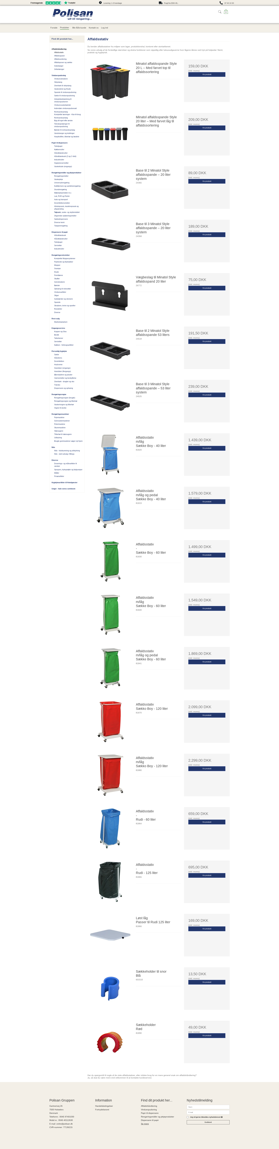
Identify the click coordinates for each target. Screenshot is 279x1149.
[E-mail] (208, 1112)
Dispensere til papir (60, 232)
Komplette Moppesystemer (64, 259)
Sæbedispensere (61, 219)
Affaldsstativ (59, 52)
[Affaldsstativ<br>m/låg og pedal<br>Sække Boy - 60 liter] (110, 669)
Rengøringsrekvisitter (61, 255)
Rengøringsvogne (59, 394)
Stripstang (58, 82)
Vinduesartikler (60, 292)
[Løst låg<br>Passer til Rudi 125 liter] (110, 936)
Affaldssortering (60, 59)
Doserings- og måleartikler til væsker (65, 465)
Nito (53, 447)
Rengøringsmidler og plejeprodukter (66, 173)
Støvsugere (58, 431)
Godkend (208, 1122)
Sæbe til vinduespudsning (64, 96)
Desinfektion (59, 361)
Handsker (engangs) (62, 368)
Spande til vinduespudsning (65, 92)
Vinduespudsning (59, 75)
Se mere (145, 1124)
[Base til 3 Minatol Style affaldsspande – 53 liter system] (110, 402)
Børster (57, 285)
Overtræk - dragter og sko (64, 382)
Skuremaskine (60, 428)
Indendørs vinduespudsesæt (65, 108)
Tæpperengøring (61, 226)
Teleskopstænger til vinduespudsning (62, 125)
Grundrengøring (60, 190)
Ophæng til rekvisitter (62, 289)
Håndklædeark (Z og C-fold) (65, 156)
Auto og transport (61, 200)
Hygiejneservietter (61, 163)
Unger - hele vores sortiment (63, 489)
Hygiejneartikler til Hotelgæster (64, 483)
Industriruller (59, 160)
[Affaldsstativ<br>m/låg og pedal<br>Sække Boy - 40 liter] (110, 509)
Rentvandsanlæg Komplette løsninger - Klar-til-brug (67, 113)
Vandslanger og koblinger (64, 133)
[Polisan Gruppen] (87, 14)
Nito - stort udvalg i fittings (64, 454)
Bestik (56, 335)
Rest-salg (56, 319)
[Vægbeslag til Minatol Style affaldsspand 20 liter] (110, 295)
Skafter (57, 279)
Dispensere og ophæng (63, 388)
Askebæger (58, 66)
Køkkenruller (59, 150)
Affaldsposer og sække (63, 62)
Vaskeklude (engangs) (63, 166)
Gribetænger (59, 69)
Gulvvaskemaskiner (62, 421)
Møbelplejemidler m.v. (62, 193)
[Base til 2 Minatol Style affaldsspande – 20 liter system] (110, 189)
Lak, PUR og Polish (62, 196)
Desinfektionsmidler (62, 203)
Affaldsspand (59, 56)
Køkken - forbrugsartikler (64, 345)
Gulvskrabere (59, 282)
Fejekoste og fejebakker (63, 262)
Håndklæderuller (61, 153)
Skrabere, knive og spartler (64, 306)
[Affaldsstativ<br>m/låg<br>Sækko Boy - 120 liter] (110, 776)
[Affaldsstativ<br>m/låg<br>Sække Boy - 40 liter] (110, 456)
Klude (56, 272)
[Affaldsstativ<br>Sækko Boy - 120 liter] (110, 723)
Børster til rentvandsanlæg (64, 130)
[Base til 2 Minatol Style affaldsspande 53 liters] (110, 349)
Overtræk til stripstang (62, 86)
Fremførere (58, 275)
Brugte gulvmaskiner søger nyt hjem (68, 441)
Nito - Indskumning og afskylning (67, 451)
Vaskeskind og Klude (62, 89)
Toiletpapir (58, 146)
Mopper (57, 265)
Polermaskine (59, 424)
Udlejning (58, 438)
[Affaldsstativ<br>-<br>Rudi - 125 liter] (110, 883)
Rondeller (58, 309)
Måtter (56, 473)
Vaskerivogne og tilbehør (64, 405)
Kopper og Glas (60, 332)
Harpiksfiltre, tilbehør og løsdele (66, 137)
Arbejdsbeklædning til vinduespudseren (62, 100)
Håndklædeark (60, 235)
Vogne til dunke (60, 408)
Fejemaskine (59, 417)
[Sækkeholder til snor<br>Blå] (110, 990)
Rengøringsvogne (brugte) (64, 398)
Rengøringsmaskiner (60, 414)
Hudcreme (58, 365)
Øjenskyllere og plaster (63, 375)
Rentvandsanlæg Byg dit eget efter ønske (63, 119)
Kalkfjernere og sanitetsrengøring (67, 186)
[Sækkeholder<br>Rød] (110, 1043)
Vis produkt (206, 74)
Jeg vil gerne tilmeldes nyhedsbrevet (206, 1117)
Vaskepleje (58, 179)
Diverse (57, 312)
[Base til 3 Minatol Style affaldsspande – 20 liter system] (110, 242)
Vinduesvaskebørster (62, 105)
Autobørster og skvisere (63, 299)
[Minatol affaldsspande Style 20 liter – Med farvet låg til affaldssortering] (110, 135)
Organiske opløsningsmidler (65, 216)
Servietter (58, 245)
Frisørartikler (59, 476)
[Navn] (208, 1107)
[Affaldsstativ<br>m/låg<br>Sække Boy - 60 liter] (110, 616)
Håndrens (58, 358)
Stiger (56, 295)
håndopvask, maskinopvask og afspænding (66, 207)
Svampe (57, 269)
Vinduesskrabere (61, 79)
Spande (57, 302)
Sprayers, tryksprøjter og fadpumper (68, 470)
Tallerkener (58, 338)
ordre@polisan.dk (64, 1124)
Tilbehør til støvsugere (63, 434)
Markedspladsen (60, 322)
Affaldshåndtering (59, 49)
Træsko (57, 385)
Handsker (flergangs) (62, 371)
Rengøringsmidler (61, 176)
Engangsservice (58, 328)
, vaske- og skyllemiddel (67, 212)
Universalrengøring (61, 183)
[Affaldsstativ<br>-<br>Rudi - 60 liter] (110, 829)
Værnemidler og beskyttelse (65, 378)
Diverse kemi (59, 222)
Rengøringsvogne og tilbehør (65, 401)
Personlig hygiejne (59, 351)
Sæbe (56, 355)
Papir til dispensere (60, 143)
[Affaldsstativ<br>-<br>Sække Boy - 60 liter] (110, 562)
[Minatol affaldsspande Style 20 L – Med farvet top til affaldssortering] (110, 82)
